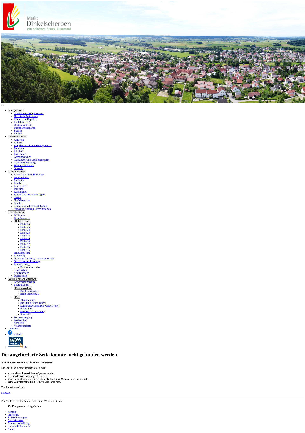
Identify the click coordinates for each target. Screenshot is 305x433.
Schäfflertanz (20, 270)
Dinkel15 (25, 250)
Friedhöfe (19, 151)
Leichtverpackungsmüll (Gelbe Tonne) (39, 305)
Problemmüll (26, 308)
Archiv (11, 429)
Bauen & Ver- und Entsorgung (22, 279)
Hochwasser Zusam (24, 165)
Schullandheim (21, 272)
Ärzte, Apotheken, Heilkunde (29, 174)
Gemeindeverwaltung (25, 162)
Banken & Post (21, 177)
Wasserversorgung (23, 317)
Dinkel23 (25, 232)
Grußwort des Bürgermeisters (29, 113)
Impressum (13, 414)
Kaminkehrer (20, 191)
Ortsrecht (18, 168)
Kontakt (12, 411)
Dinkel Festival (22, 221)
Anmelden (13, 328)
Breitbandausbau (23, 288)
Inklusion (18, 188)
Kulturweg (19, 255)
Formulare (19, 148)
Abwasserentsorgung (24, 282)
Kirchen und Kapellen (25, 119)
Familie (17, 183)
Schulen (18, 203)
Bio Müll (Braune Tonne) (33, 302)
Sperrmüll (25, 314)
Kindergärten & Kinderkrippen (29, 194)
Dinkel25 (25, 227)
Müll (17, 297)
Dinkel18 (25, 241)
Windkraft (19, 323)
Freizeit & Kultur (16, 212)
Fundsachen (20, 154)
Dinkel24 (25, 230)
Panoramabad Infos (30, 267)
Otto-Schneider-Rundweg (27, 261)
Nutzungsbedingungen (19, 426)
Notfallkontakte (22, 200)
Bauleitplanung (21, 284)
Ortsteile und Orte (23, 125)
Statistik (18, 130)
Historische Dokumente (26, 116)
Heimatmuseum (22, 252)
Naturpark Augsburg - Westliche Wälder (34, 258)
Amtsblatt (19, 139)
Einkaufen (19, 180)
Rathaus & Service (17, 136)
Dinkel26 (25, 224)
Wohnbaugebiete (22, 325)
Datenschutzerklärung (19, 423)
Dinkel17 (25, 244)
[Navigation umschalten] (2, 105)
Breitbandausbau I (29, 291)
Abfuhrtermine (27, 300)
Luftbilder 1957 (22, 122)
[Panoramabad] (29, 265)
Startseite (5, 392)
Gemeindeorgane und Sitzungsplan (31, 159)
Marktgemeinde (16, 110)
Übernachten (20, 275)
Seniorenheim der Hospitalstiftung (31, 206)
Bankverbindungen (17, 417)
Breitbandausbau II (29, 293)
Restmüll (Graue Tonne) (32, 311)
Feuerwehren (20, 186)
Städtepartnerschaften (24, 127)
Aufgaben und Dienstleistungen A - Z (33, 145)
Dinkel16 (25, 247)
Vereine (18, 133)
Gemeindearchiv (22, 157)
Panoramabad (21, 264)
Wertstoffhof (20, 320)
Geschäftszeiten (15, 420)
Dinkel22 (25, 235)
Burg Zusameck (22, 218)
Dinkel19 (25, 238)
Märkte (17, 197)
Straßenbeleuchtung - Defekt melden (32, 209)
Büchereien (19, 215)
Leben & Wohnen (17, 171)
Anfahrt (18, 142)
